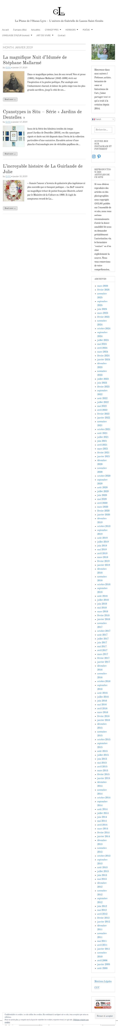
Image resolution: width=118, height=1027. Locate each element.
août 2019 (102, 538)
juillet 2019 (103, 542)
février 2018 (103, 615)
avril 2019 (102, 553)
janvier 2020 (103, 515)
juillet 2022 (103, 402)
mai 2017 (102, 646)
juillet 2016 (103, 697)
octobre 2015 (103, 740)
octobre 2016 (103, 681)
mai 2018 (102, 608)
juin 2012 (102, 906)
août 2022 (102, 398)
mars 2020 (102, 507)
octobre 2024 (103, 329)
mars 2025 (102, 313)
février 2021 (103, 453)
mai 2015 (102, 763)
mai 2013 (102, 879)
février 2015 (103, 774)
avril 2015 (102, 767)
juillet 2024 (103, 340)
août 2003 (102, 968)
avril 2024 (102, 348)
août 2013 (102, 867)
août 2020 (102, 488)
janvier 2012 (103, 922)
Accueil (5, 29)
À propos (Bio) (20, 29)
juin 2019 (102, 546)
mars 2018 (102, 612)
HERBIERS (70, 29)
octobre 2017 (103, 631)
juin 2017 (102, 643)
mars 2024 (102, 352)
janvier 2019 (103, 565)
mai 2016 (102, 705)
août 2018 (102, 596)
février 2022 (103, 414)
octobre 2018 (103, 584)
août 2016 (102, 693)
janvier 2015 (103, 778)
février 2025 (103, 317)
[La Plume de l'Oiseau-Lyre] (59, 10)
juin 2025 (102, 309)
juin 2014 (102, 817)
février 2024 (103, 356)
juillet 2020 (103, 491)
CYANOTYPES (51, 29)
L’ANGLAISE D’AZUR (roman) (15, 35)
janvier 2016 (103, 720)
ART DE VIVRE (44, 35)
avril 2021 (102, 445)
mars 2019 (102, 557)
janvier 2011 (103, 949)
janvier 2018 (103, 619)
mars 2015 (102, 771)
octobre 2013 (103, 856)
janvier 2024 (103, 360)
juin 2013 (102, 875)
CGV (96, 988)
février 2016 (103, 716)
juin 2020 (102, 495)
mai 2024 (102, 344)
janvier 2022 (103, 418)
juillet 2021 (103, 437)
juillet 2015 (103, 755)
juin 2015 (102, 759)
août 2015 (102, 751)
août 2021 (102, 433)
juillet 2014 (103, 813)
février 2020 (103, 511)
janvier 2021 (103, 456)
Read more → (10, 99)
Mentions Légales (103, 981)
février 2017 (103, 658)
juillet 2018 (103, 600)
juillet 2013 (103, 871)
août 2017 (102, 635)
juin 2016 (102, 701)
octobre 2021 (103, 429)
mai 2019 (102, 550)
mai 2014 (102, 821)
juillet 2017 (103, 639)
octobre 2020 (103, 476)
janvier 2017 (103, 662)
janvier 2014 (103, 836)
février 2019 (103, 561)
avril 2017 (102, 650)
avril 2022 (102, 410)
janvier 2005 (103, 964)
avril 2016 (102, 708)
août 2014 (102, 809)
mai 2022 (102, 406)
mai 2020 (102, 499)
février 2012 (103, 918)
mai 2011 (102, 941)
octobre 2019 (103, 526)
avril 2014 (102, 825)
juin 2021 (102, 441)
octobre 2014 (103, 798)
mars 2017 (102, 654)
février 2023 (103, 387)
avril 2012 (102, 914)
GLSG (8, 67)
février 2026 (103, 290)
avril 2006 (102, 961)
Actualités (35, 29)
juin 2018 (102, 604)
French (98, 119)
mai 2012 (102, 910)
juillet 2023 (103, 379)
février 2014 (103, 833)
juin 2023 (102, 383)
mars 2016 (102, 712)
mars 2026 (102, 286)
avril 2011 (102, 945)
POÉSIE (86, 29)
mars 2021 (102, 449)
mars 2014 (102, 829)
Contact (61, 35)
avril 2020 (102, 503)
